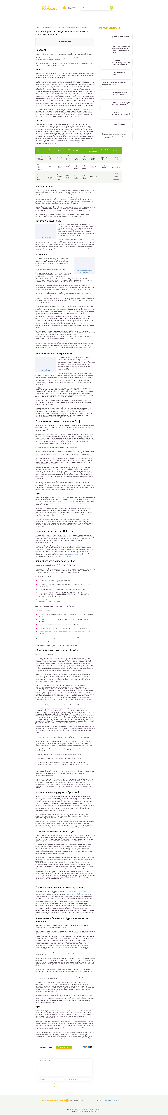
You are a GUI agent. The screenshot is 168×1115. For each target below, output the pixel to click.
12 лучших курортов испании (119, 73)
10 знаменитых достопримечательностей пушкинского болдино (121, 62)
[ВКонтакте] (84, 1047)
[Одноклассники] (86, 1047)
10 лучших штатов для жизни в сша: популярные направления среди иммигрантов (113, 136)
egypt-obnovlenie (54, 8)
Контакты (116, 1100)
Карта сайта (107, 1100)
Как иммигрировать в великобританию (119, 93)
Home (39, 27)
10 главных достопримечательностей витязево (121, 114)
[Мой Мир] (89, 1047)
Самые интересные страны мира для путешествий (121, 103)
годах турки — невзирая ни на (77, 894)
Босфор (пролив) (46, 237)
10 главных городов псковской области (119, 125)
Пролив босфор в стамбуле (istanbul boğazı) (84, 271)
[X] (91, 1047)
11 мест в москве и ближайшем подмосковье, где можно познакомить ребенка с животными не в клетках (121, 48)
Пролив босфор (46, 370)
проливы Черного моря (75, 554)
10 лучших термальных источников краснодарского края (113, 83)
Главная (99, 1100)
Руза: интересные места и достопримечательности (121, 36)
